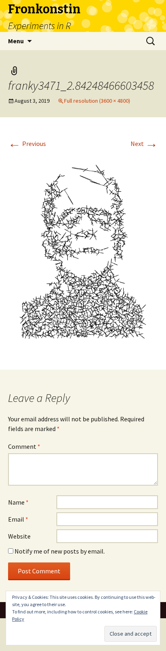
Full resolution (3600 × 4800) (97, 100)
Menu (16, 41)
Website (19, 536)
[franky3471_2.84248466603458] (83, 252)
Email (18, 519)
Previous (27, 144)
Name (18, 502)
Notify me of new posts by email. (60, 551)
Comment (24, 446)
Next (144, 144)
